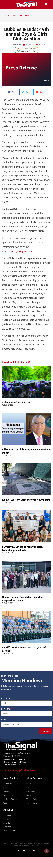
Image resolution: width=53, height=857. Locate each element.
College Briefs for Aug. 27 (16, 402)
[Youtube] (34, 851)
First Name (6, 698)
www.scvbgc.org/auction (18, 251)
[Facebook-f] (19, 851)
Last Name (6, 709)
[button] (7, 4)
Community (24, 15)
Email (3, 719)
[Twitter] (24, 851)
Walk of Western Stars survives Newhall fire (26, 499)
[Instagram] (29, 851)
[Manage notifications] (46, 851)
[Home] (3, 15)
